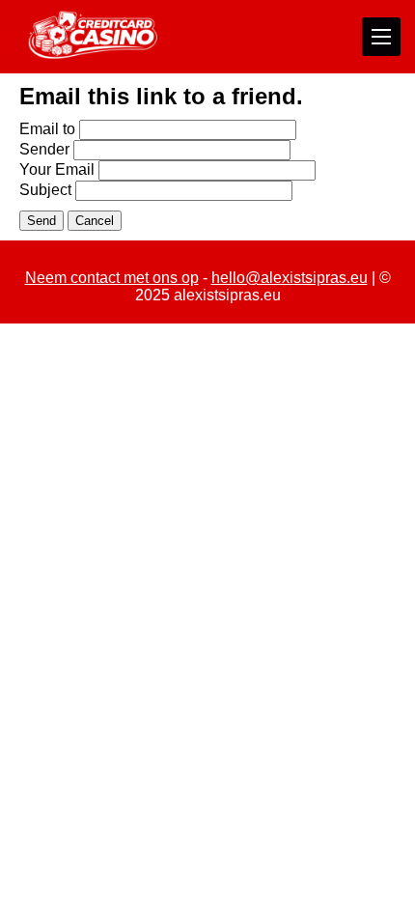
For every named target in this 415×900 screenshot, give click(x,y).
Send (41, 220)
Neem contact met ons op (112, 277)
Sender (44, 149)
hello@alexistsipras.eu (289, 277)
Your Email (57, 169)
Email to (47, 129)
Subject (45, 190)
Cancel (94, 220)
